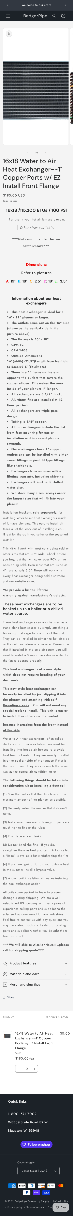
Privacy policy (15, 1207)
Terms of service (35, 1207)
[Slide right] (45, 152)
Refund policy (60, 1201)
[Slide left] (27, 152)
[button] (8, 15)
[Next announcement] (65, 5)
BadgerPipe (21, 1201)
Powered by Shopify (38, 1201)
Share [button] (11, 997)
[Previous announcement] (7, 5)
